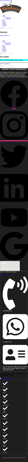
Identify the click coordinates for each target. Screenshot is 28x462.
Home (1, 35)
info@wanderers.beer (5, 274)
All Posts (4, 35)
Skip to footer (9, 0)
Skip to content (3, 0)
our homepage (7, 63)
